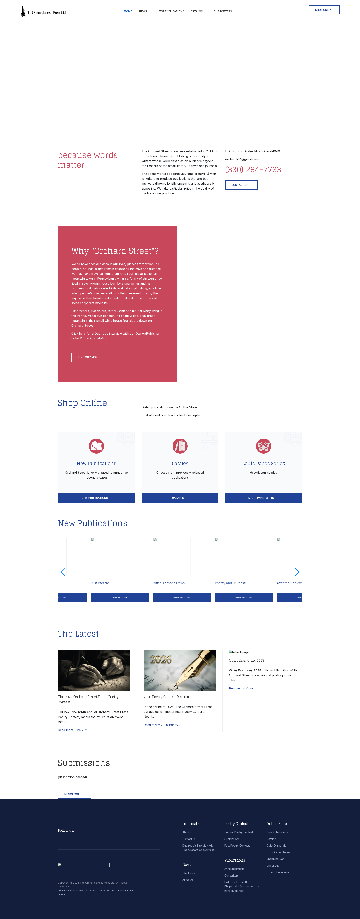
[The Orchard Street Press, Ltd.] (57, 11)
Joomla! (62, 890)
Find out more (89, 357)
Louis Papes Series (263, 463)
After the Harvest (256, 583)
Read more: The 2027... (74, 730)
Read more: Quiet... (242, 688)
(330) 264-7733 (253, 169)
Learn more (73, 794)
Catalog (180, 463)
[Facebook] (78, 830)
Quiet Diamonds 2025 (136, 583)
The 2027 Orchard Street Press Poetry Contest (88, 699)
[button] (145, 11)
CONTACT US (240, 184)
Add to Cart (87, 597)
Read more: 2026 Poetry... (162, 725)
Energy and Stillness (197, 583)
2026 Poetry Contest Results (166, 697)
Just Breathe (67, 583)
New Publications (96, 463)
